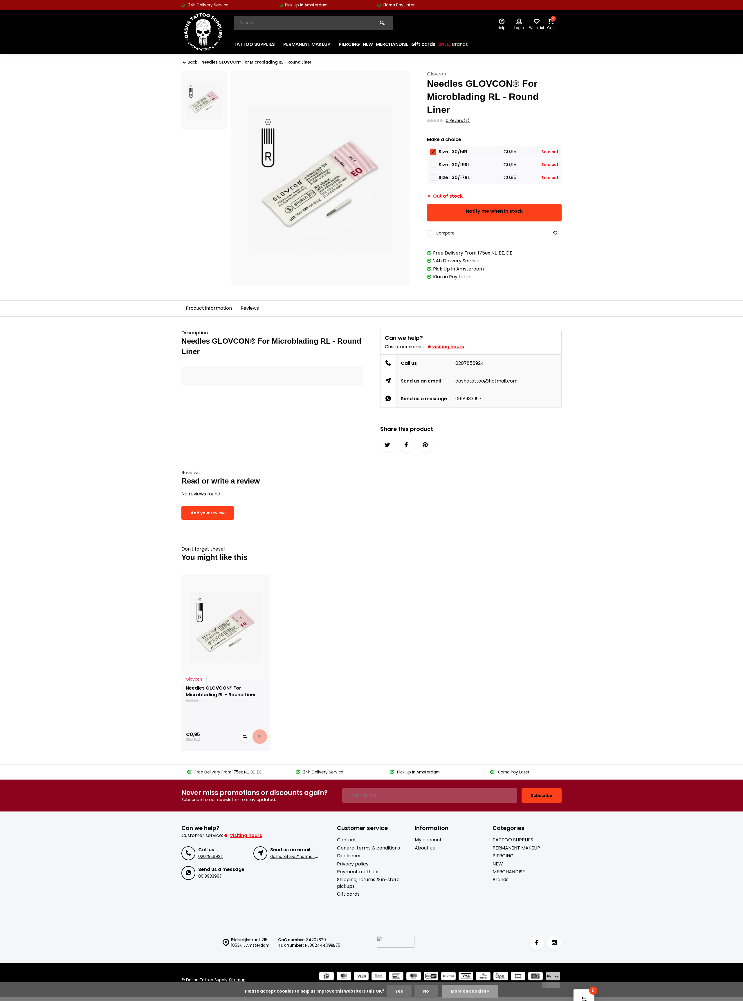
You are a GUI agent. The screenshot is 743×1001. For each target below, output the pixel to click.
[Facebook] (537, 942)
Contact (346, 840)
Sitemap (237, 980)
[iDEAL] (326, 977)
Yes (399, 991)
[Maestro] (413, 977)
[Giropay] (431, 977)
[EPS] (500, 977)
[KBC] (483, 977)
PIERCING (349, 44)
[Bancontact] (396, 977)
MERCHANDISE (392, 44)
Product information (209, 308)
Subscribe (541, 795)
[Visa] (361, 977)
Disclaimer (349, 856)
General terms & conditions (368, 848)
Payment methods (358, 872)
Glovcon (436, 74)
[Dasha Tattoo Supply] (203, 32)
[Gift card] (535, 977)
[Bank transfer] (379, 977)
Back (192, 62)
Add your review (208, 513)
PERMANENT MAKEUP (306, 44)
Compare (445, 233)
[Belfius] (448, 977)
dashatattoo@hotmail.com (486, 381)
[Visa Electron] (466, 977)
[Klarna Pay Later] (553, 977)
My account (428, 840)
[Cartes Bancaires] (518, 977)
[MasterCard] (344, 977)
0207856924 (469, 363)
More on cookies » (470, 991)
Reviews (250, 308)
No (426, 991)
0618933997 (468, 398)
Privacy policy (353, 864)
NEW (368, 44)
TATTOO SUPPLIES (254, 44)
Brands (460, 44)
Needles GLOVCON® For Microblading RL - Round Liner (256, 62)
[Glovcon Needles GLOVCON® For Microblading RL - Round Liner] (225, 627)
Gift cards (423, 44)
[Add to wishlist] (555, 233)
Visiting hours (448, 346)
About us (425, 848)
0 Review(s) (458, 120)
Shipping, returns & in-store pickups (368, 882)
